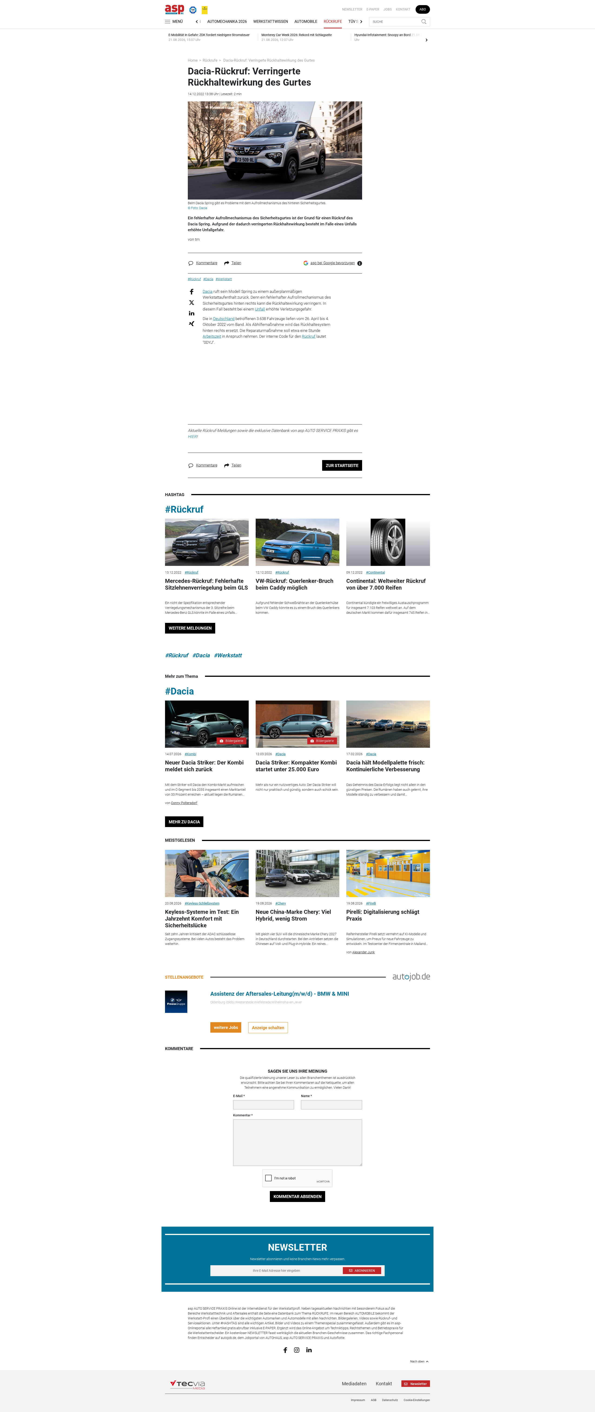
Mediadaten (354, 1383)
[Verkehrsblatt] (203, 9)
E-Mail (238, 1096)
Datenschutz (390, 1400)
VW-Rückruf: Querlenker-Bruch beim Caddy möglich (294, 584)
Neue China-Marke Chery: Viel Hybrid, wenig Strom (293, 915)
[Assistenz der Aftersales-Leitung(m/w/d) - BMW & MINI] (176, 1001)
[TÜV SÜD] (191, 9)
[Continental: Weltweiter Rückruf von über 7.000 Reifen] (388, 542)
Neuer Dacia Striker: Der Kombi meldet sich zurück (204, 766)
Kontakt (403, 9)
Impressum (358, 1400)
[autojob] (411, 977)
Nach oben (417, 1361)
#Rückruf (184, 509)
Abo (423, 9)
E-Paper (373, 9)
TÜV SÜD (356, 21)
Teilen (236, 263)
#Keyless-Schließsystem (202, 903)
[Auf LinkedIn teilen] (191, 313)
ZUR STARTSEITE (342, 465)
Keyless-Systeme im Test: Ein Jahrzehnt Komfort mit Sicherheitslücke (202, 919)
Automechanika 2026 (227, 21)
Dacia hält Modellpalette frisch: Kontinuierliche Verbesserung (385, 766)
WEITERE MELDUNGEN (190, 628)
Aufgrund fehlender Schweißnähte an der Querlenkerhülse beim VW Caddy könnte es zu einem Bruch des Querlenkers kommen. (297, 607)
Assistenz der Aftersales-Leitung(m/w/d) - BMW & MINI (279, 994)
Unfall (260, 309)
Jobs (387, 9)
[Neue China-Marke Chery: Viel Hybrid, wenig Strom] (297, 873)
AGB (373, 1400)
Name (305, 1096)
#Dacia (201, 655)
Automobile (305, 21)
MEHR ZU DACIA (184, 821)
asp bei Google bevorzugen (333, 263)
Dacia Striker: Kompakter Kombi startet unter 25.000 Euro (296, 766)
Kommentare (206, 263)
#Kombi (190, 754)
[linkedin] (309, 1350)
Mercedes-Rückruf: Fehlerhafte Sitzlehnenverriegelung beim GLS (206, 584)
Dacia (207, 291)
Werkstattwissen (270, 21)
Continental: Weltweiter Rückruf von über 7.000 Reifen (386, 584)
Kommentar (242, 1115)
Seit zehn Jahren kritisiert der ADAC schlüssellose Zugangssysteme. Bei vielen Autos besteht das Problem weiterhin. (204, 939)
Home (193, 60)
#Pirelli (371, 903)
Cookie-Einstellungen (417, 1400)
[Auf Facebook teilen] (191, 291)
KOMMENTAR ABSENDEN (298, 1196)
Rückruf (308, 336)
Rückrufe (333, 21)
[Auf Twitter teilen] (191, 302)
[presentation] (426, 40)
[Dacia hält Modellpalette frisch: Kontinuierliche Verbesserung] (388, 724)
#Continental (375, 572)
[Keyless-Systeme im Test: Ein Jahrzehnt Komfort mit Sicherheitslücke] (207, 873)
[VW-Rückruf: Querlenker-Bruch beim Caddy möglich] (297, 542)
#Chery (280, 903)
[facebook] (285, 1350)
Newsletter (352, 9)
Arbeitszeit (212, 336)
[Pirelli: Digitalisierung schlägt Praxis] (388, 873)
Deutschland (224, 318)
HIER (192, 436)
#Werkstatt (227, 655)
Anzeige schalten (268, 1027)
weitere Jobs (226, 1027)
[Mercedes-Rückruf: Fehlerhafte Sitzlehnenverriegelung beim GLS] (207, 542)
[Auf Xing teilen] (191, 323)
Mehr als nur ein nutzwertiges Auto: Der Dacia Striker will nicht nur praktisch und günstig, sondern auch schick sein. (297, 787)
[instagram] (296, 1350)
